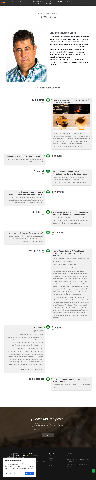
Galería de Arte (52, 463)
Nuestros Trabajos (55, 1)
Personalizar (9, 473)
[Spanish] (4, 2)
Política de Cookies (83, 464)
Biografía (23, 1)
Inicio (13, 1)
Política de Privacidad (72, 464)
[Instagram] (86, 3)
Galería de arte (37, 1)
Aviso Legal (69, 466)
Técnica (37, 3)
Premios (70, 1)
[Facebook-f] (84, 3)
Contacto (48, 3)
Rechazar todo (19, 473)
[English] (2, 2)
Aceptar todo (29, 473)
